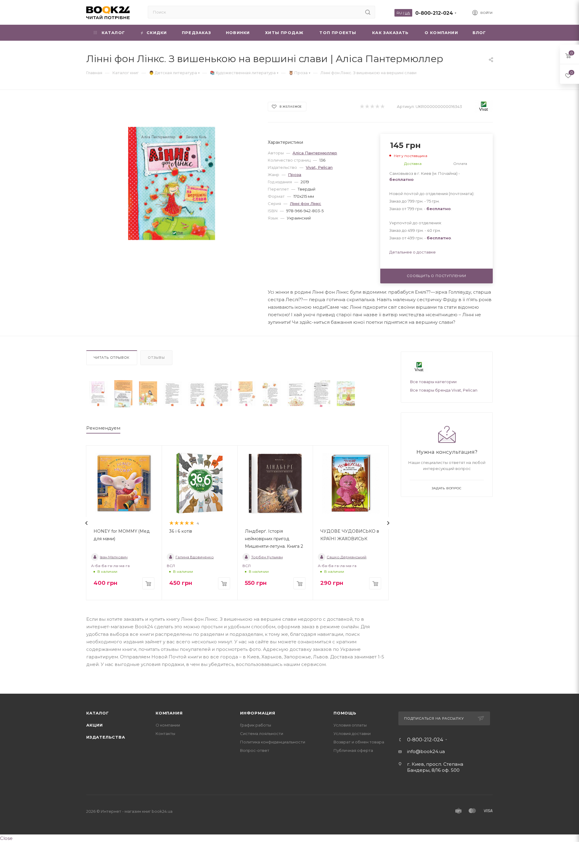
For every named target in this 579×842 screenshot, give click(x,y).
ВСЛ (171, 565)
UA (407, 13)
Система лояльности (261, 733)
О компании (168, 725)
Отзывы (156, 357)
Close (6, 838)
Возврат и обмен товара (359, 742)
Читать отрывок (112, 357)
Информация (257, 713)
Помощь (345, 713)
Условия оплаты (350, 725)
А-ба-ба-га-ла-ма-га (110, 565)
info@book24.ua (426, 751)
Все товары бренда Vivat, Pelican (443, 390)
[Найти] (367, 12)
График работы (255, 725)
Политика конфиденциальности (272, 742)
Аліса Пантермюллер (315, 152)
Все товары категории (433, 381)
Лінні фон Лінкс (305, 203)
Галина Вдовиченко (195, 557)
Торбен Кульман (267, 557)
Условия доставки (352, 733)
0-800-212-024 (434, 13)
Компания (169, 713)
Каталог (97, 713)
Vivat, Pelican (319, 167)
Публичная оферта (353, 750)
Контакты (165, 733)
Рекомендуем (103, 428)
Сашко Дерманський (346, 557)
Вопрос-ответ (254, 750)
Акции (94, 725)
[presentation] (87, 523)
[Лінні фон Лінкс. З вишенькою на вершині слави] (98, 394)
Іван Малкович (114, 557)
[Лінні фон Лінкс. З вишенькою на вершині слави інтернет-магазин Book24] (172, 183)
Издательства (105, 737)
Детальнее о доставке (412, 252)
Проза (294, 174)
